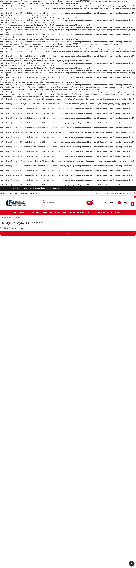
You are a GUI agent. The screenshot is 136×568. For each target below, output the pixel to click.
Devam (68, 233)
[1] (133, 203)
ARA (89, 203)
